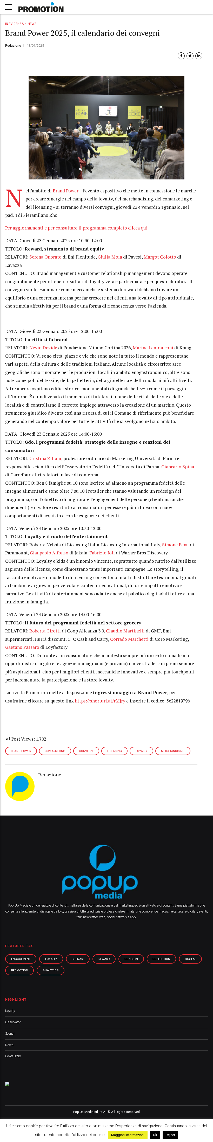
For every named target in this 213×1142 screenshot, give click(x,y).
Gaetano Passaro (22, 647)
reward (104, 959)
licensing (114, 751)
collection (161, 959)
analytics (50, 970)
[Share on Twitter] (190, 55)
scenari (78, 959)
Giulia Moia (110, 257)
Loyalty (10, 1011)
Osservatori (13, 1022)
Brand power (21, 751)
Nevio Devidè (43, 348)
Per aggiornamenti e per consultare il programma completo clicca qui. (77, 228)
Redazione (13, 45)
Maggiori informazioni (127, 1135)
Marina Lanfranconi (153, 348)
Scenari (10, 1033)
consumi (131, 959)
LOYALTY (142, 751)
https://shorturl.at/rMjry (100, 701)
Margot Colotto (160, 257)
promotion (19, 970)
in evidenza (14, 24)
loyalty (51, 959)
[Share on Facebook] (181, 55)
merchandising (172, 751)
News (32, 24)
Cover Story (13, 1056)
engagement (21, 959)
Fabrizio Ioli (102, 553)
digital (190, 959)
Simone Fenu (175, 545)
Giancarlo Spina (177, 467)
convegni (86, 751)
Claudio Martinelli (125, 631)
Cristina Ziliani (45, 458)
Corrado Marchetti (129, 639)
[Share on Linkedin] (198, 55)
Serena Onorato (45, 257)
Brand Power (65, 191)
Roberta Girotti (45, 631)
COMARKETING (55, 751)
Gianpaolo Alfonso (49, 553)
